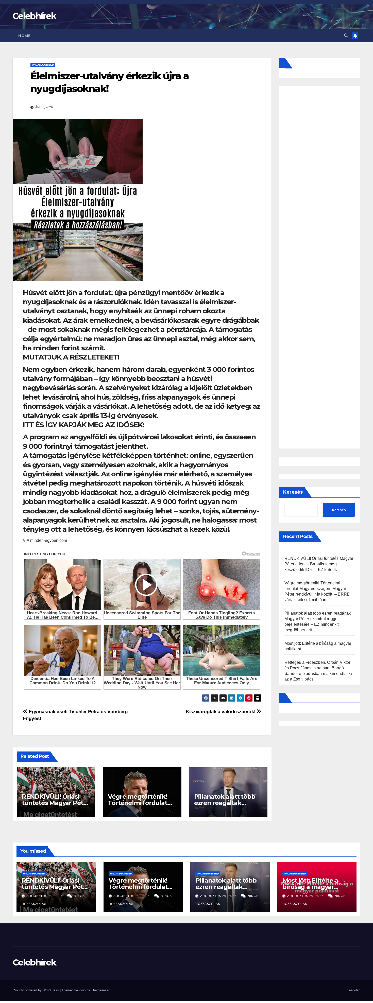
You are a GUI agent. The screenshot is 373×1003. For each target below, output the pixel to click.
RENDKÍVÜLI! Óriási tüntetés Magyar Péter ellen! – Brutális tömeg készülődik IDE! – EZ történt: (318, 564)
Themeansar (100, 990)
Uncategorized (43, 64)
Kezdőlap (353, 990)
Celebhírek (34, 16)
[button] (346, 35)
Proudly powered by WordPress (36, 990)
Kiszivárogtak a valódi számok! (221, 711)
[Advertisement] (319, 267)
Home (24, 35)
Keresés (293, 492)
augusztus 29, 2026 (45, 896)
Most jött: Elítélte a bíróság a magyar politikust (310, 887)
